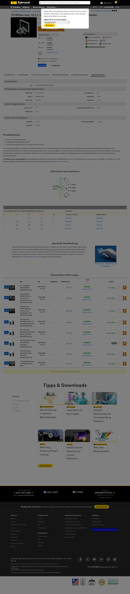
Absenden (49, 25)
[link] (117, 1)
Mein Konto (107, 3)
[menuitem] (18, 7)
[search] (64, 2)
